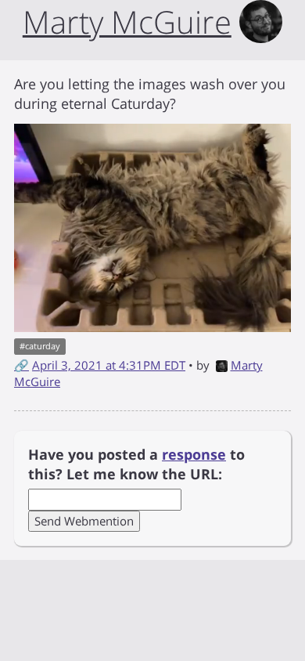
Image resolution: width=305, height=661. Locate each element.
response (194, 454)
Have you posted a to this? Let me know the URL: (136, 464)
